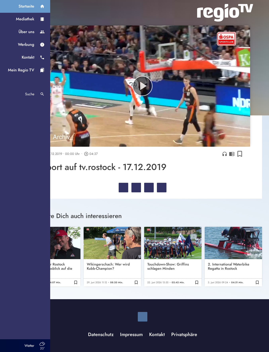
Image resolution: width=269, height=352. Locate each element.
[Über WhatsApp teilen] (149, 187)
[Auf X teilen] (136, 187)
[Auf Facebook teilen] (123, 187)
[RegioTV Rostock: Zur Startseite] (225, 13)
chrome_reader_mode (232, 154)
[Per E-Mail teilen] (161, 187)
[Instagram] (142, 317)
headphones (224, 154)
